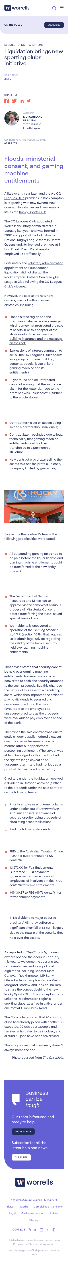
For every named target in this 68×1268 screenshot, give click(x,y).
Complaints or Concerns (48, 1207)
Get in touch (23, 1131)
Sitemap (34, 1220)
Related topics (15, 45)
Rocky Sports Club (32, 212)
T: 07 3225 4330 (32, 124)
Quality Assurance (32, 1213)
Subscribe (54, 25)
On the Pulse (13, 25)
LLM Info (54, 1213)
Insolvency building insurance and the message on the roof (36, 339)
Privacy (10, 1207)
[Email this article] (28, 101)
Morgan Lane (32, 117)
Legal (12, 1213)
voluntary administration (45, 263)
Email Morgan (31, 128)
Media (24, 1207)
